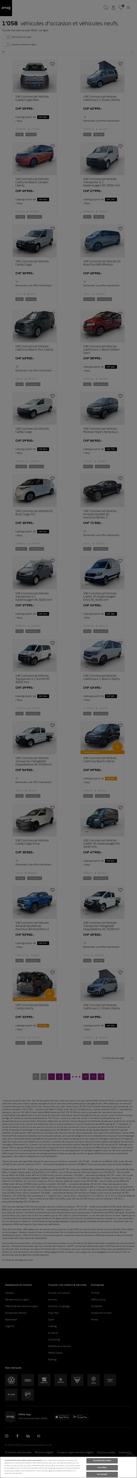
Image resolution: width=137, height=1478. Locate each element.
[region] (68, 1467)
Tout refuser (102, 1467)
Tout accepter (102, 1474)
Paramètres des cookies (102, 1460)
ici (49, 1471)
